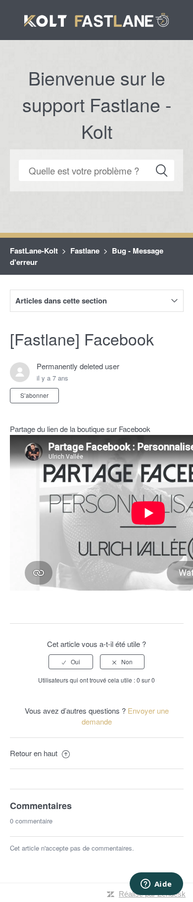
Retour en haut (34, 753)
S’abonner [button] (34, 395)
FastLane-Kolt (34, 250)
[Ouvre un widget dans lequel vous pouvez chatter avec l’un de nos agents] (156, 884)
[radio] (70, 661)
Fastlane (84, 250)
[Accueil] (97, 18)
